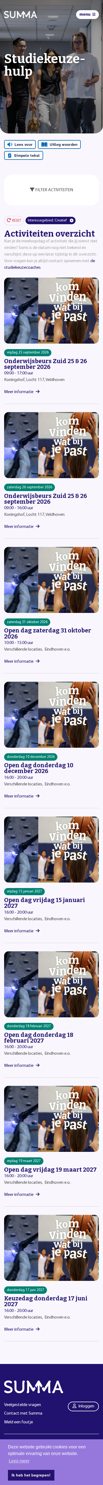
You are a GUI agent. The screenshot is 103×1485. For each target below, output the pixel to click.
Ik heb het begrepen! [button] (31, 1475)
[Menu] (87, 14)
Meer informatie (19, 392)
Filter (54, 190)
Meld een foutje (18, 1422)
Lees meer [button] (19, 1461)
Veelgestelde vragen (22, 1405)
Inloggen (86, 1406)
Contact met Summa (23, 1413)
